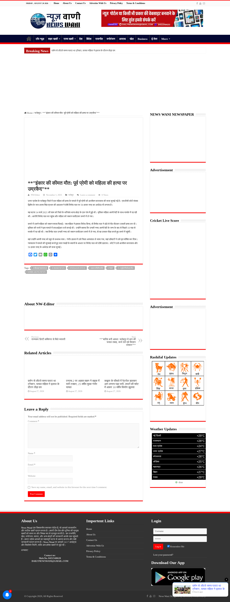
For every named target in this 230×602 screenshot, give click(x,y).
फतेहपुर (37, 113)
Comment (33, 421)
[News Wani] (55, 19)
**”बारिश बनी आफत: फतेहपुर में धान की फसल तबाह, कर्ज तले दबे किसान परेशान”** (118, 341)
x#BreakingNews (36, 272)
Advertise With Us (97, 3)
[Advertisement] (115, 80)
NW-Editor (35, 195)
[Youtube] (200, 3)
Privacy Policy (116, 3)
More (164, 38)
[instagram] (204, 3)
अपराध (122, 38)
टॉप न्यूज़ (40, 38)
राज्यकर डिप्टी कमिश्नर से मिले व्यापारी (48, 338)
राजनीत (99, 38)
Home (56, 3)
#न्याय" (110, 268)
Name (31, 453)
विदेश (88, 38)
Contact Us (80, 3)
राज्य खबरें (68, 38)
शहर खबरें (53, 38)
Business (143, 38)
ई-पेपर (154, 38)
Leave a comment (87, 195)
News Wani (164, 596)
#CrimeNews (58, 268)
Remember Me (177, 546)
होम (29, 38)
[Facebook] (197, 3)
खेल (132, 38)
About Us (67, 3)
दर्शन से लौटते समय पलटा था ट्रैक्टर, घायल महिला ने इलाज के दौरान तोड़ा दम (83, 50)
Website (32, 476)
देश (80, 38)
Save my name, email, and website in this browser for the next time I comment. (69, 487)
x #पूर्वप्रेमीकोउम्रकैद (126, 268)
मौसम (181, 483)
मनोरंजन (111, 38)
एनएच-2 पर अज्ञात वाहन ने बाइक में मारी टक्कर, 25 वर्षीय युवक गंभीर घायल (83, 384)
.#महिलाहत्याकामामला (39, 268)
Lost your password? (163, 554)
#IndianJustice (78, 268)
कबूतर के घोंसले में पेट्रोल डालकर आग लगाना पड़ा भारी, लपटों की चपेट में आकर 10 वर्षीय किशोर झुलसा (121, 384)
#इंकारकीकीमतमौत (96, 268)
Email (31, 464)
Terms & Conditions (135, 3)
